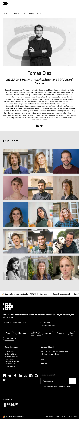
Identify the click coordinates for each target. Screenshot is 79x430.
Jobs (72, 333)
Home (5, 13)
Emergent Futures (11, 356)
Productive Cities (11, 364)
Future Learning (10, 359)
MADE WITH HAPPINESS (15, 416)
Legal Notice (49, 416)
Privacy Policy (66, 387)
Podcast (60, 333)
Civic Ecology (10, 352)
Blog (42, 359)
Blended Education (48, 347)
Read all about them (61, 294)
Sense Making (10, 366)
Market (36, 333)
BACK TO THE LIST (35, 13)
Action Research (11, 347)
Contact (9, 338)
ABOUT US (18, 13)
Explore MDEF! (29, 294)
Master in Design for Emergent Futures (55, 352)
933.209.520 (45, 323)
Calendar (44, 363)
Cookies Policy (72, 416)
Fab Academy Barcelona (50, 354)
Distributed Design (11, 354)
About (8, 333)
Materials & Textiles (12, 361)
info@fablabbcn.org (48, 325)
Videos (48, 333)
